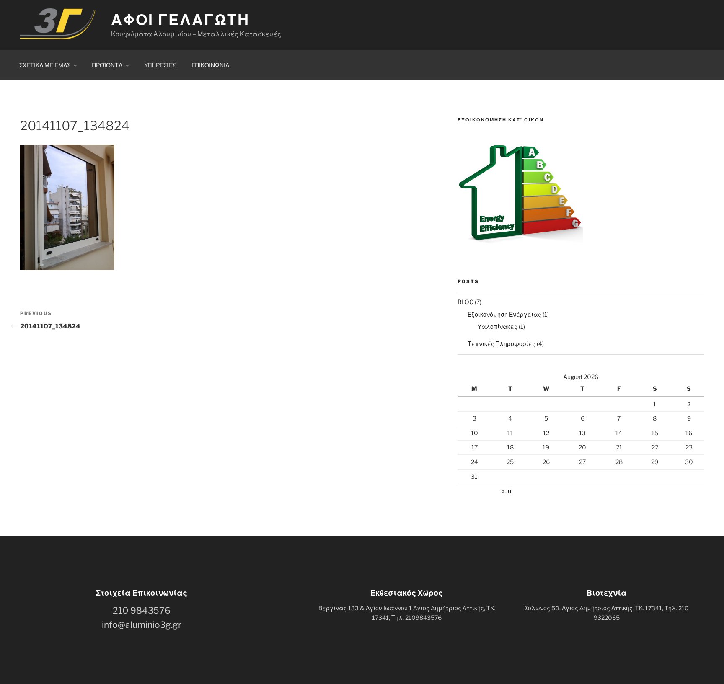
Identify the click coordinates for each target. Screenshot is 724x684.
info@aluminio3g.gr (141, 624)
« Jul (507, 490)
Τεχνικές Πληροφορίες (501, 343)
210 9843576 (142, 610)
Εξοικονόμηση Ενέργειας (504, 314)
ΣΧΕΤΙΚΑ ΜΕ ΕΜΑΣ (44, 65)
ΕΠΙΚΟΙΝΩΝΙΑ (210, 65)
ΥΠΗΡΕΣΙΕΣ (160, 65)
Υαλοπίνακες (497, 326)
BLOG (465, 301)
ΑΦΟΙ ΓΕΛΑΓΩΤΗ (180, 19)
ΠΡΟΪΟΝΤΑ (107, 65)
